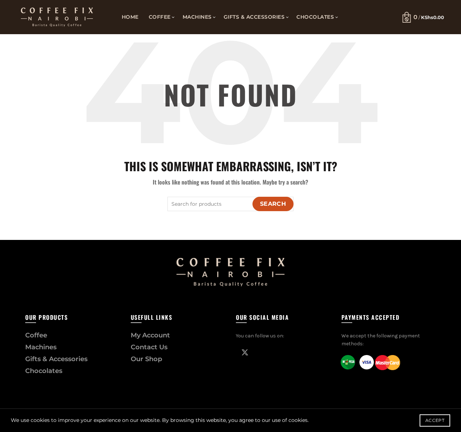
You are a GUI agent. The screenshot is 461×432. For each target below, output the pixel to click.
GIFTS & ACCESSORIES (254, 17)
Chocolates (43, 371)
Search (273, 203)
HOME (130, 17)
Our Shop (146, 359)
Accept (434, 420)
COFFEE (160, 17)
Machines (41, 347)
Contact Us (149, 347)
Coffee (36, 335)
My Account (150, 335)
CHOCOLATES (315, 17)
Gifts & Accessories (56, 359)
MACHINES (197, 17)
